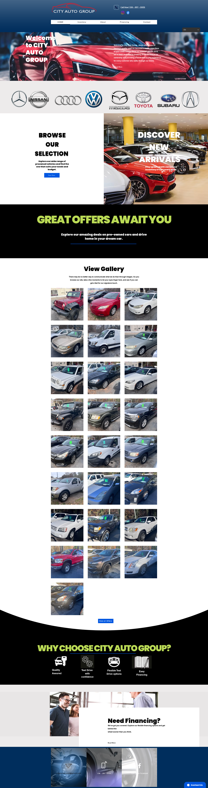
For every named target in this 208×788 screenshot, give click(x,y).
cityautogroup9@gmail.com (68, 773)
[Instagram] (123, 13)
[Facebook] (128, 13)
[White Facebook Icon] (139, 765)
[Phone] (116, 7)
